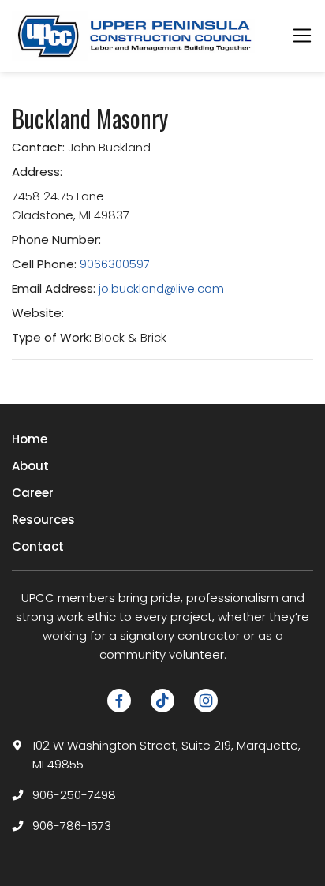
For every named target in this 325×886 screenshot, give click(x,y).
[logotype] (136, 36)
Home (29, 439)
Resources (43, 519)
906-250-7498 (74, 795)
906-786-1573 (71, 825)
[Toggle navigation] (302, 35)
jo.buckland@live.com (161, 288)
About (30, 466)
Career (33, 492)
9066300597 (115, 264)
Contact (38, 546)
